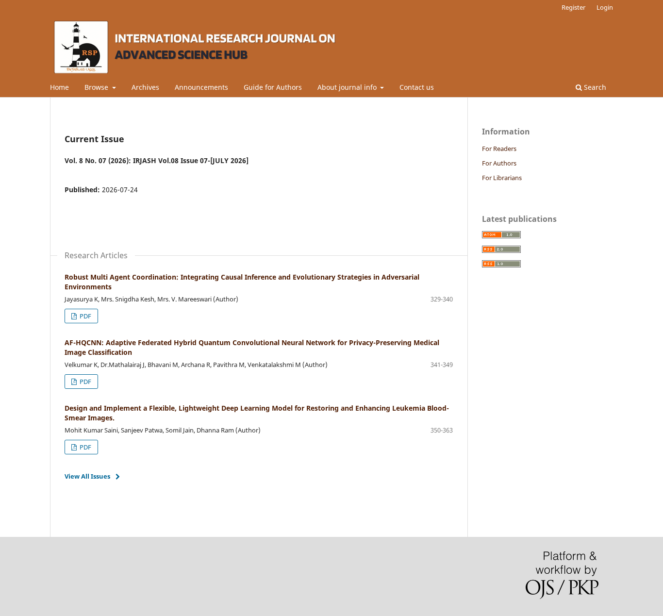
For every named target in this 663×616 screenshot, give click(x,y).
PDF (84, 316)
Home (59, 87)
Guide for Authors (273, 87)
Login (605, 7)
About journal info (348, 87)
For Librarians (502, 177)
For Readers (499, 148)
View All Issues (87, 476)
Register (573, 7)
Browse (97, 87)
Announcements (201, 87)
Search (594, 87)
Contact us (416, 87)
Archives (145, 87)
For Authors (499, 163)
